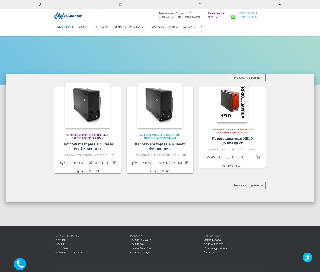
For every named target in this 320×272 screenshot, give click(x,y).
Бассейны (62, 248)
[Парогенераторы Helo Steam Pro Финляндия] (88, 104)
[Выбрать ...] (114, 163)
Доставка (157, 27)
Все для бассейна (140, 248)
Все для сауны (138, 243)
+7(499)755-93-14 (247, 13)
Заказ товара (212, 239)
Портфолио (101, 27)
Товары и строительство (128, 27)
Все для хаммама (140, 239)
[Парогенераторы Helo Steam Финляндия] (160, 104)
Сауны (60, 243)
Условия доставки (215, 248)
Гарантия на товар (215, 252)
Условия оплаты (214, 243)
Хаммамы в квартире (69, 252)
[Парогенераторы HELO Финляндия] (232, 101)
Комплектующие (140, 252)
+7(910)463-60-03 (247, 17)
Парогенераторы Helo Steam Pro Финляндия (87, 146)
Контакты (189, 27)
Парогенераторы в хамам (88, 138)
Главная (83, 27)
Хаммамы (62, 239)
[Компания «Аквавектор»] (68, 15)
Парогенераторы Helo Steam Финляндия (160, 146)
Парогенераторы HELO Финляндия (87, 135)
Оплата (173, 27)
